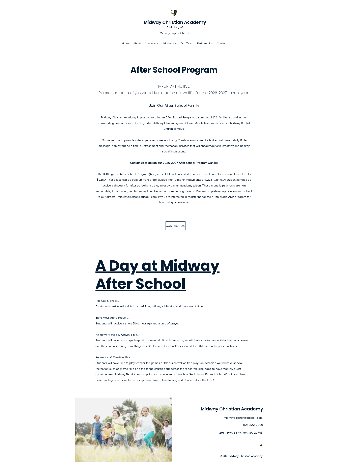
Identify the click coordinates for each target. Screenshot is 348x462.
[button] (174, 225)
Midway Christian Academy (175, 22)
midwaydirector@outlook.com (137, 196)
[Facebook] (261, 445)
